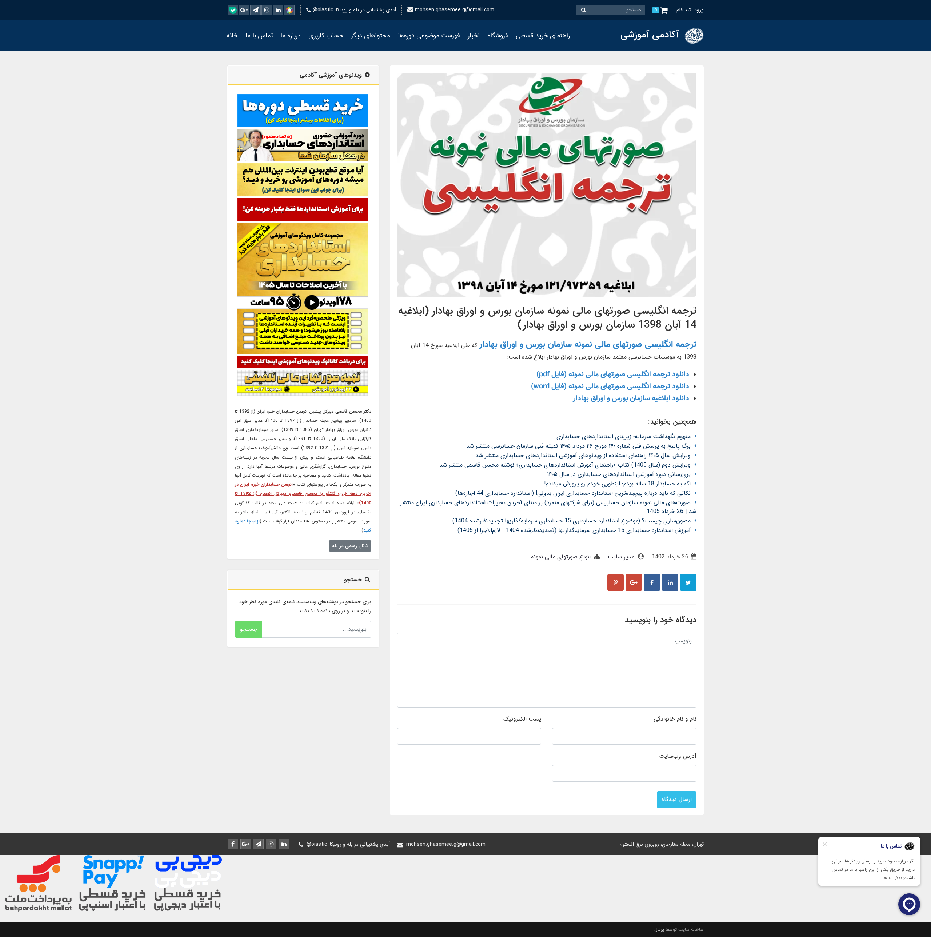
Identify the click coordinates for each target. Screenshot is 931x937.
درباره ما (290, 36)
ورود (699, 10)
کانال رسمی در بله (350, 546)
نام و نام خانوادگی (675, 719)
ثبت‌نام (683, 10)
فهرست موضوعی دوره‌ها (429, 36)
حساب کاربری (325, 36)
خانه (232, 36)
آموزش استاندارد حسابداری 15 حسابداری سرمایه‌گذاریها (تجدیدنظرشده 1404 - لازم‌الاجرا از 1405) (574, 530)
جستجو (248, 629)
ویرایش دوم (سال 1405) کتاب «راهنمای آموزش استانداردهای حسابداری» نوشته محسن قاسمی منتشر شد (565, 464)
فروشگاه (497, 36)
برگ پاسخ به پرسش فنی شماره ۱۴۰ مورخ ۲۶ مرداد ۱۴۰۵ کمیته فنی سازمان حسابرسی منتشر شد (578, 446)
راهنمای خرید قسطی (543, 36)
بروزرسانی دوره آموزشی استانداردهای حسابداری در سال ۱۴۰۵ (619, 474)
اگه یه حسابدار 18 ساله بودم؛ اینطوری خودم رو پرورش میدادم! (617, 483)
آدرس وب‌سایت (677, 756)
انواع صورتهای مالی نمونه (561, 556)
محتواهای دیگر (370, 36)
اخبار (474, 36)
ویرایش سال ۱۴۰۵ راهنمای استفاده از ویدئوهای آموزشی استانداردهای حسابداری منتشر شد (583, 455)
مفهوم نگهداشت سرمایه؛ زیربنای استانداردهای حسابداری (623, 436)
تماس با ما (259, 36)
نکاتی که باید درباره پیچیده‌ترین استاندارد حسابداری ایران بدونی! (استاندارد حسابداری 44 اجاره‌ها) (573, 493)
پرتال (659, 929)
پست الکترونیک (522, 719)
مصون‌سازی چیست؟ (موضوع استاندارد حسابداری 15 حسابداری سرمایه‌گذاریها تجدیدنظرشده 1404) (571, 520)
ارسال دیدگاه (677, 799)
